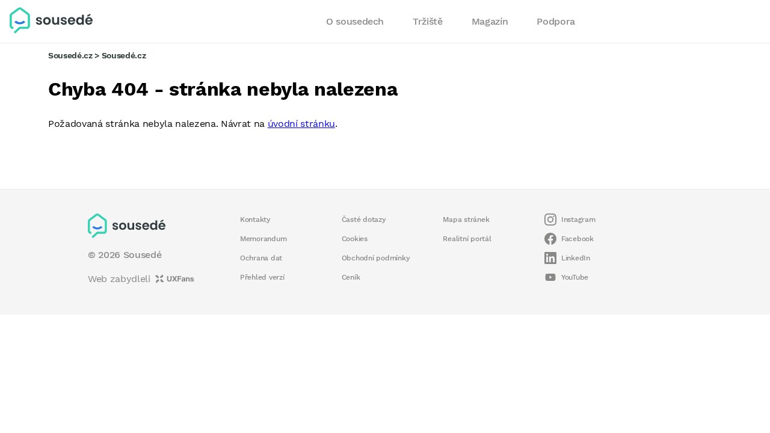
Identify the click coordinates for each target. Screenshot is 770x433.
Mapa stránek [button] (466, 219)
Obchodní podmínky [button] (376, 258)
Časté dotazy (364, 219)
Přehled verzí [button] (262, 277)
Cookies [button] (355, 239)
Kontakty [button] (255, 219)
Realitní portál (467, 239)
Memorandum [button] (263, 239)
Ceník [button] (351, 277)
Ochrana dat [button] (261, 258)
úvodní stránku (301, 123)
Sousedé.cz (70, 55)
